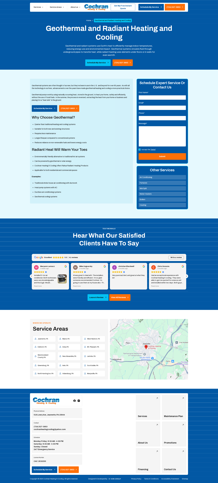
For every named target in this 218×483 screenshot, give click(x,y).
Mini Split (143, 188)
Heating (143, 205)
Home (88, 20)
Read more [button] (56, 286)
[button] (38, 7)
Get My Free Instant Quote (123, 7)
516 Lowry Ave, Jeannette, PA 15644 (49, 415)
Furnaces (143, 183)
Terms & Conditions (151, 479)
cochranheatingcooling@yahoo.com (50, 429)
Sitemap (185, 479)
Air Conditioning (146, 177)
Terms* (153, 149)
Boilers (142, 199)
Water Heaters (146, 194)
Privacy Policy (136, 479)
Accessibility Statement (170, 479)
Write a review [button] (176, 257)
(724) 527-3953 (40, 427)
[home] (96, 7)
